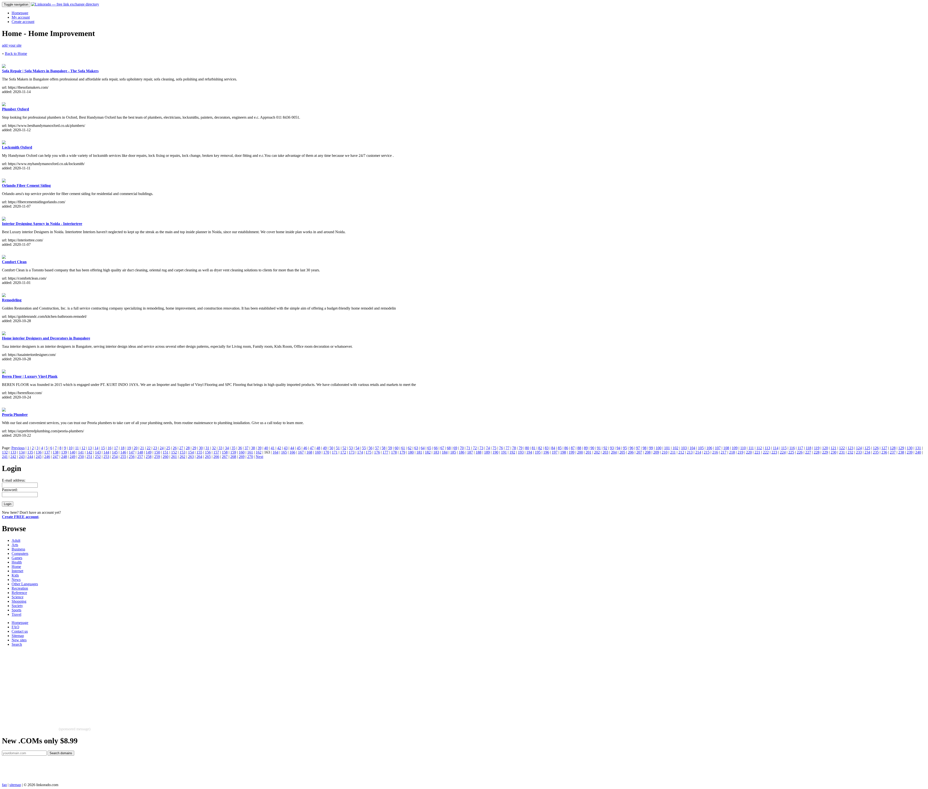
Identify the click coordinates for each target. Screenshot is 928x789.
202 (597, 452)
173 (352, 452)
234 (867, 452)
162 (258, 452)
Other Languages (25, 584)
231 (842, 452)
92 (605, 448)
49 (325, 448)
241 (5, 457)
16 (109, 448)
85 (560, 448)
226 (800, 452)
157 (216, 452)
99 (651, 448)
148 (140, 452)
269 (242, 457)
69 (455, 448)
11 (77, 448)
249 (72, 457)
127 (884, 448)
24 (162, 448)
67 (442, 448)
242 (13, 457)
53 (351, 448)
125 (867, 448)
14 (96, 448)
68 (449, 448)
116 (792, 448)
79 (520, 448)
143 (98, 452)
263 (191, 457)
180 (411, 452)
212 (681, 452)
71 (468, 448)
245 (39, 457)
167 (301, 452)
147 (132, 452)
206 (631, 452)
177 (385, 452)
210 (664, 452)
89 (586, 448)
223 (774, 452)
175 (368, 452)
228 (816, 452)
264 (199, 457)
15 (103, 448)
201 (588, 452)
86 (566, 448)
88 (579, 448)
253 (106, 457)
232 (850, 452)
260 (165, 457)
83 (547, 448)
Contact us (20, 631)
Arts (15, 545)
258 (149, 457)
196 (546, 452)
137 (47, 452)
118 (808, 448)
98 (644, 448)
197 (555, 452)
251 (89, 457)
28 (188, 448)
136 (39, 452)
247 (55, 457)
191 (504, 452)
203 (605, 452)
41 (273, 448)
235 (876, 452)
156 (208, 452)
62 (410, 448)
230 (833, 452)
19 (129, 448)
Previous (18, 448)
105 (701, 448)
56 (370, 448)
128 (893, 448)
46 (305, 448)
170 (326, 452)
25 (168, 448)
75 (494, 448)
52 (344, 448)
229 (825, 452)
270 (250, 457)
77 (507, 448)
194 (529, 452)
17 (116, 448)
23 (155, 448)
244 (30, 457)
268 (233, 457)
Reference (19, 593)
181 (419, 452)
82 (540, 448)
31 (207, 448)
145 (115, 452)
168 (309, 452)
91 (599, 448)
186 (461, 452)
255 (123, 457)
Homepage (20, 13)
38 (253, 448)
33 (220, 448)
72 (475, 448)
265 (208, 457)
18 (122, 448)
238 (901, 452)
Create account (23, 22)
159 (233, 452)
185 (453, 452)
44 (292, 448)
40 (266, 448)
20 (136, 448)
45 (299, 448)
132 (5, 452)
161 (250, 452)
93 (612, 448)
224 (783, 452)
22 (149, 448)
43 (286, 448)
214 (698, 452)
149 (149, 452)
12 (83, 448)
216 (715, 452)
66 (436, 448)
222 (766, 452)
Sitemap (18, 636)
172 (343, 452)
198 (563, 452)
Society (17, 606)
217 (723, 452)
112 (759, 448)
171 (335, 452)
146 (123, 452)
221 (757, 452)
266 (216, 457)
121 (833, 448)
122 (842, 448)
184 (445, 452)
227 (808, 452)
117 (800, 448)
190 (495, 452)
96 (631, 448)
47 (312, 448)
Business (18, 549)
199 (571, 452)
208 (648, 452)
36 (240, 448)
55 (364, 448)
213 (690, 452)
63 (416, 448)
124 (859, 448)
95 (625, 448)
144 (106, 452)
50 (331, 448)
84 (553, 448)
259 (157, 457)
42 (279, 448)
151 (165, 452)
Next (259, 457)
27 (181, 448)
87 (573, 448)
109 (735, 448)
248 (64, 457)
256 (132, 457)
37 (246, 448)
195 (538, 452)
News (16, 580)
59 (390, 448)
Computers (20, 553)
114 (775, 448)
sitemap (15, 785)
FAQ (15, 627)
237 (893, 452)
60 (397, 448)
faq (4, 785)
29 (194, 448)
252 (98, 457)
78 (514, 448)
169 (318, 452)
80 (527, 448)
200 (580, 452)
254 (115, 457)
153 (182, 452)
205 (622, 452)
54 (357, 448)
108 (726, 448)
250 (81, 457)
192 (512, 452)
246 (47, 457)
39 (259, 448)
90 (592, 448)
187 (470, 452)
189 (487, 452)
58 (383, 448)
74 (488, 448)
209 (656, 452)
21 (142, 448)
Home (16, 567)
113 (767, 448)
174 (360, 452)
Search (17, 644)
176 (377, 452)
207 (639, 452)
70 (462, 448)
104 (692, 448)
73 (481, 448)
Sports (16, 610)
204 (614, 452)
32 (214, 448)
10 (70, 448)
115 (784, 448)
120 (825, 448)
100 (658, 448)
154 (191, 452)
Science (17, 597)
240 (918, 452)
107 (718, 448)
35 (233, 448)
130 (910, 448)
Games (17, 558)
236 (884, 452)
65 (429, 448)
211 (673, 452)
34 (227, 448)
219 (740, 452)
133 (13, 452)
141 (81, 452)
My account (21, 17)
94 (618, 448)
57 (377, 448)
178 (394, 452)
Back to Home (16, 53)
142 (89, 452)
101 (667, 448)
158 (225, 452)
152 (174, 452)
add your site (12, 45)
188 (478, 452)
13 (90, 448)
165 (284, 452)
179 (402, 452)
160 (242, 452)
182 (428, 452)
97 (638, 448)
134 (22, 452)
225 (791, 452)
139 (64, 452)
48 (318, 448)
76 (501, 448)
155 (199, 452)
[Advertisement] (147, 684)
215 (707, 452)
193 (521, 452)
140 (72, 452)
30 (201, 448)
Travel (16, 614)
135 (30, 452)
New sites (19, 640)
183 (436, 452)
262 (182, 457)
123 (850, 448)
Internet (17, 571)
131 (918, 448)
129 (901, 448)
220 (749, 452)
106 (709, 448)
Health (17, 562)
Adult (16, 540)
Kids (15, 575)
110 (743, 448)
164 (275, 452)
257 (140, 457)
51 (338, 448)
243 (22, 457)
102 (675, 448)
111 (751, 448)
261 (174, 457)
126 (876, 448)
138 (55, 452)
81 (534, 448)
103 (684, 448)
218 (732, 452)
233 (859, 452)
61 (403, 448)
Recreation (20, 588)
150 (157, 452)
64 (423, 448)
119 (816, 448)
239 (910, 452)
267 (225, 457)
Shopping (19, 601)
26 (175, 448)
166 (292, 452)
